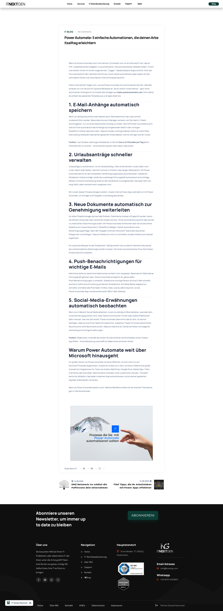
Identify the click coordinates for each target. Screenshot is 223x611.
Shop (214, 4)
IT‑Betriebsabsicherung (99, 4)
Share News (69, 468)
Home (69, 4)
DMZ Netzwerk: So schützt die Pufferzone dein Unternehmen (89, 486)
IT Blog (68, 31)
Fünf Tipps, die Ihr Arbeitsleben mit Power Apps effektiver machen (133, 486)
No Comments (84, 31)
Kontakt (117, 4)
